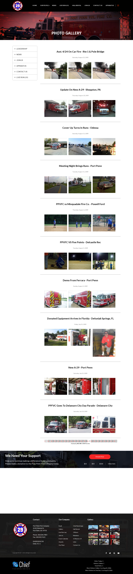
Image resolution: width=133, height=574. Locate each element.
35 (76, 441)
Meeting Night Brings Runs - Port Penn (80, 165)
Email (60, 526)
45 (109, 441)
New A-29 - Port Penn (80, 367)
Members (76, 535)
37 (83, 441)
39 (89, 441)
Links (74, 542)
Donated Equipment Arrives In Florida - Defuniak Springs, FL (80, 318)
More (118, 5)
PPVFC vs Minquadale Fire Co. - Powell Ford (80, 204)
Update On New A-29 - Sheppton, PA (80, 89)
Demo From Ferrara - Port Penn (80, 280)
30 (59, 441)
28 (53, 441)
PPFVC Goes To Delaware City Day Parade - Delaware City (80, 405)
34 (73, 441)
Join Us (87, 5)
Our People (44, 5)
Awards (61, 542)
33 (69, 441)
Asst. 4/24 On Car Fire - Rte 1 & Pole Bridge (80, 51)
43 (102, 441)
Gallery (61, 529)
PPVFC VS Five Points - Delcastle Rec (80, 242)
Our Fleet (62, 545)
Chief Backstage (78, 526)
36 (79, 441)
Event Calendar (63, 539)
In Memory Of (77, 539)
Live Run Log (64, 5)
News (54, 5)
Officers (75, 532)
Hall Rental (76, 5)
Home (35, 5)
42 (99, 441)
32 (66, 441)
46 (112, 441)
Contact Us (97, 5)
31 (63, 441)
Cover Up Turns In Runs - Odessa (80, 127)
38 (86, 441)
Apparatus (110, 5)
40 (92, 441)
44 (106, 441)
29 (56, 441)
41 (96, 441)
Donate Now (100, 457)
